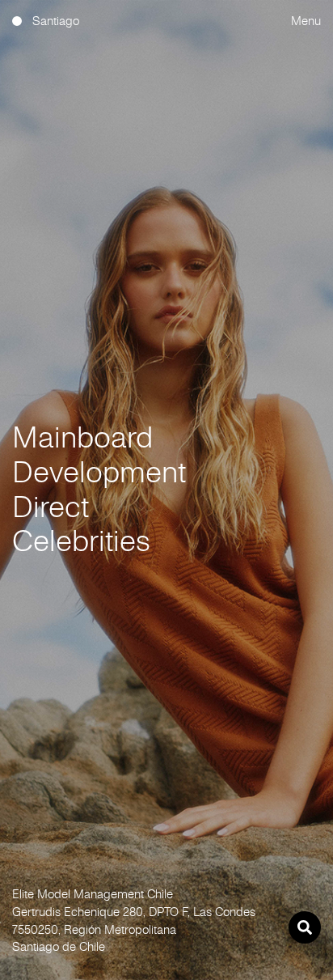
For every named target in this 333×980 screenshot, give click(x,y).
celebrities (81, 541)
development (99, 472)
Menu (306, 21)
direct (50, 507)
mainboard (82, 437)
